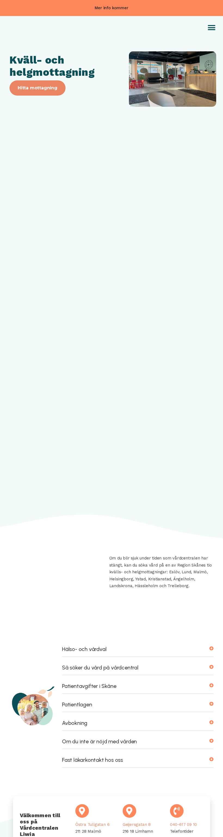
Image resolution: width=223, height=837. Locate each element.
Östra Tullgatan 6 (92, 824)
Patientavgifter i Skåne (89, 686)
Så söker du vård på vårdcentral (100, 667)
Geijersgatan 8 (137, 824)
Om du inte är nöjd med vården (99, 741)
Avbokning (74, 723)
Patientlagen (77, 704)
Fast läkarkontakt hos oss (92, 760)
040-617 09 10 (183, 824)
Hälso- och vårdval (84, 649)
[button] (111, 8)
